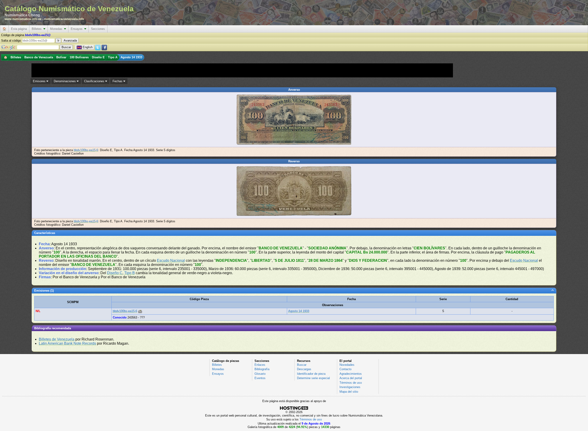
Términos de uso (350, 382)
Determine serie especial (313, 378)
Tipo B (129, 273)
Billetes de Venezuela (56, 339)
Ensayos (77, 29)
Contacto (345, 369)
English (88, 47)
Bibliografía (261, 369)
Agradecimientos (350, 373)
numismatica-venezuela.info (64, 19)
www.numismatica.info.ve (23, 19)
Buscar (301, 364)
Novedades (346, 364)
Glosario (260, 373)
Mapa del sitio (348, 391)
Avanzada (70, 40)
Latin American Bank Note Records (67, 343)
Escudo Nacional (171, 260)
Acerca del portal (350, 378)
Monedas (57, 29)
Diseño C (114, 273)
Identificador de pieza (311, 373)
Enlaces (259, 364)
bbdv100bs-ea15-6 (86, 150)
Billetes (37, 29)
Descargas (304, 369)
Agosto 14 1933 (298, 311)
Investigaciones (349, 387)
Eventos (260, 378)
